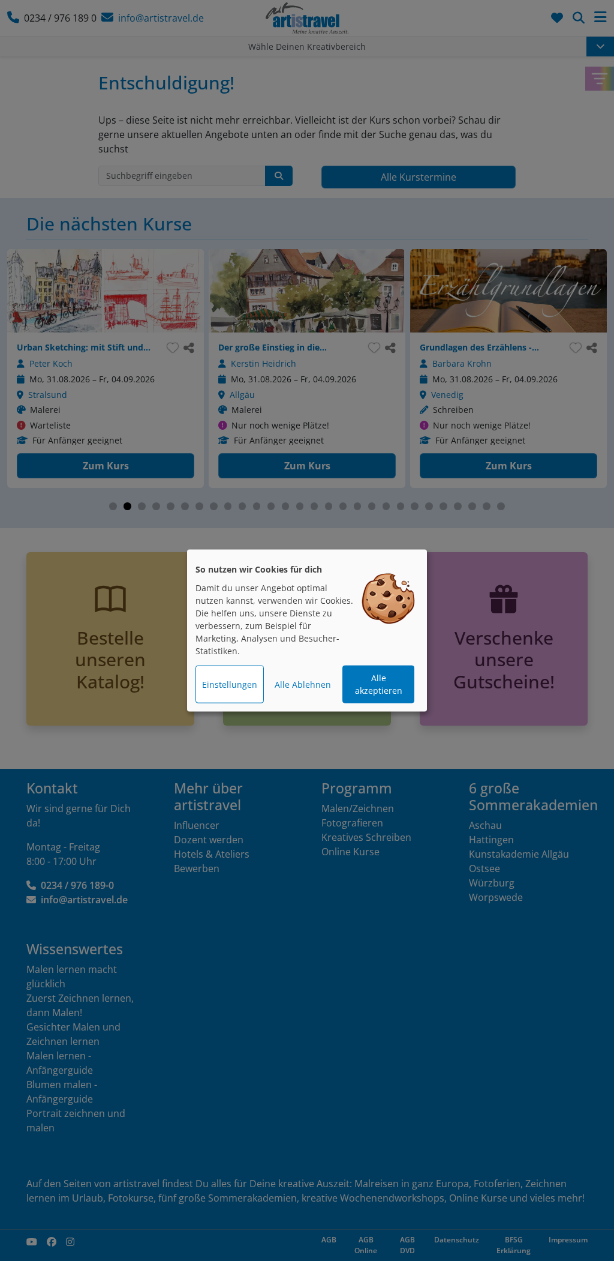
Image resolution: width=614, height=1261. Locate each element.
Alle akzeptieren (378, 684)
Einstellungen (229, 684)
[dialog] (307, 630)
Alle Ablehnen (303, 684)
